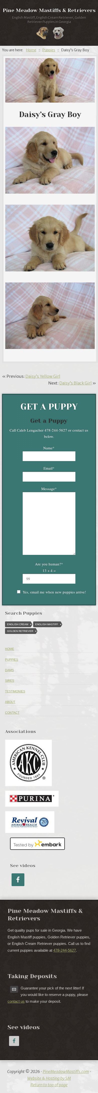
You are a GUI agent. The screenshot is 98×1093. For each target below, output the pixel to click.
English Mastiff (46, 624)
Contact (12, 712)
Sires (9, 680)
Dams (9, 670)
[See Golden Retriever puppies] (58, 34)
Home (9, 649)
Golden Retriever (20, 631)
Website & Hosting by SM (49, 1078)
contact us (16, 1001)
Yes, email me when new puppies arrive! (54, 591)
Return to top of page (49, 1084)
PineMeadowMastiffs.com (66, 1071)
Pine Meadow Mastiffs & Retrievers (49, 10)
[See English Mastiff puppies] (42, 34)
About (10, 702)
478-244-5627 (64, 950)
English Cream (17, 624)
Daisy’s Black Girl (75, 383)
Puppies (11, 659)
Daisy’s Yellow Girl (42, 376)
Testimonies (15, 691)
